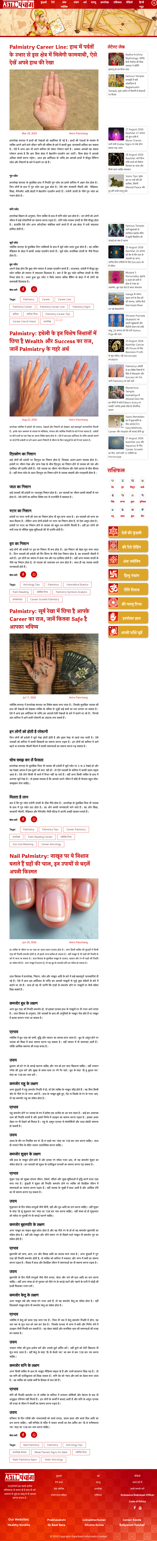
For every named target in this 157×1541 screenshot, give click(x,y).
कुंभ (132, 516)
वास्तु (93, 2)
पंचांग (76, 2)
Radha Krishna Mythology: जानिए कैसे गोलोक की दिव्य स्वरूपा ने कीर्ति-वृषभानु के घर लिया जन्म (126, 62)
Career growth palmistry (44, 599)
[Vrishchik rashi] (142, 495)
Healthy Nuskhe (19, 1525)
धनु (112, 516)
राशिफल (117, 2)
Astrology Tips (31, 584)
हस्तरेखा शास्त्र (20, 1452)
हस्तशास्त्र (17, 599)
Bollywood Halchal (131, 1525)
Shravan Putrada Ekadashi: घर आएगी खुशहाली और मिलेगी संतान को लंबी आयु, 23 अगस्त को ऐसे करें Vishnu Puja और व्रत (126, 325)
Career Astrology (51, 844)
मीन (142, 516)
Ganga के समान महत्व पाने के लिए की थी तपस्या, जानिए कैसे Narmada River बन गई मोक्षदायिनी (126, 301)
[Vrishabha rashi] (122, 480)
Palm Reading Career (40, 836)
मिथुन (132, 487)
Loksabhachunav (94, 1520)
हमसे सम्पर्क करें (137, 1488)
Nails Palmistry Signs (25, 1459)
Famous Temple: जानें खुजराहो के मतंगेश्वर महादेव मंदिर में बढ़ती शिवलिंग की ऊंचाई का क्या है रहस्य (126, 233)
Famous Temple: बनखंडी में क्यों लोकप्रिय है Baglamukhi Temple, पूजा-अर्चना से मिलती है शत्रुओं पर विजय (126, 85)
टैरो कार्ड (59, 1482)
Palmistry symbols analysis (71, 592)
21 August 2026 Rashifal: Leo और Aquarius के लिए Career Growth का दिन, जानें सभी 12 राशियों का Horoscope (126, 447)
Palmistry (28, 299)
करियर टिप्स (32, 314)
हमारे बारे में (137, 1482)
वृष (122, 487)
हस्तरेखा (105, 2)
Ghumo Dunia (94, 1525)
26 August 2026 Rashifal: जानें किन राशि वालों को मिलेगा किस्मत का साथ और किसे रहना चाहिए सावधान (126, 162)
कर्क (142, 487)
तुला (132, 501)
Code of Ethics (137, 1501)
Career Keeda (132, 1520)
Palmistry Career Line (52, 306)
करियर (16, 314)
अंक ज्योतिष (64, 4)
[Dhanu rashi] (112, 509)
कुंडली (44, 2)
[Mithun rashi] (132, 480)
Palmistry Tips (50, 829)
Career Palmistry (76, 829)
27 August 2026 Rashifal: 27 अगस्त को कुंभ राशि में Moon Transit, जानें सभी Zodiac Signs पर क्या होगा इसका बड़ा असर (126, 139)
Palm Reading (21, 592)
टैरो (53, 2)
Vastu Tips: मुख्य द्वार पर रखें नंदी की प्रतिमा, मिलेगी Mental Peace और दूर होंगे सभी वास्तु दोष (126, 183)
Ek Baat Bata (56, 1525)
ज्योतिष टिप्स (42, 592)
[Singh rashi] (112, 495)
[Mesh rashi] (112, 480)
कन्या (122, 501)
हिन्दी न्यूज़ (141, 4)
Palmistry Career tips (58, 314)
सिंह (112, 501)
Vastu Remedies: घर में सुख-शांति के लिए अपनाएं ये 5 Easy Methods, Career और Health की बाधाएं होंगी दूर (126, 424)
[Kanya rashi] (122, 495)
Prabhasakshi (56, 1520)
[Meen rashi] (142, 509)
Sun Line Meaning (23, 844)
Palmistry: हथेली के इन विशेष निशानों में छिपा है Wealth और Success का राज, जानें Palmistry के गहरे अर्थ (126, 373)
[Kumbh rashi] (132, 509)
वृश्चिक (143, 501)
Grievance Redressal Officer (137, 1495)
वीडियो (129, 2)
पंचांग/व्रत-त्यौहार (59, 1495)
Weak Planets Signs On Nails (50, 1452)
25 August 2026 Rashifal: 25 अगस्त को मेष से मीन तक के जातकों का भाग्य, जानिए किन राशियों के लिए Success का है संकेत (126, 256)
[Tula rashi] (132, 495)
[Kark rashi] (142, 480)
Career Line (64, 299)
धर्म (84, 2)
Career (46, 299)
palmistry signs (81, 306)
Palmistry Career (22, 306)
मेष (112, 487)
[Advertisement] (127, 113)
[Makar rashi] (122, 509)
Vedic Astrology (54, 1459)
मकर (123, 516)
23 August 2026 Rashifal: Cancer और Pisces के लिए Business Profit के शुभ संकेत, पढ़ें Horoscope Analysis (126, 350)
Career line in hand (24, 321)
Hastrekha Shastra (77, 584)
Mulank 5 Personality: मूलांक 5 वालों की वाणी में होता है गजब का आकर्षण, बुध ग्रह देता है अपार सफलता (126, 280)
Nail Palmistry (31, 1445)
